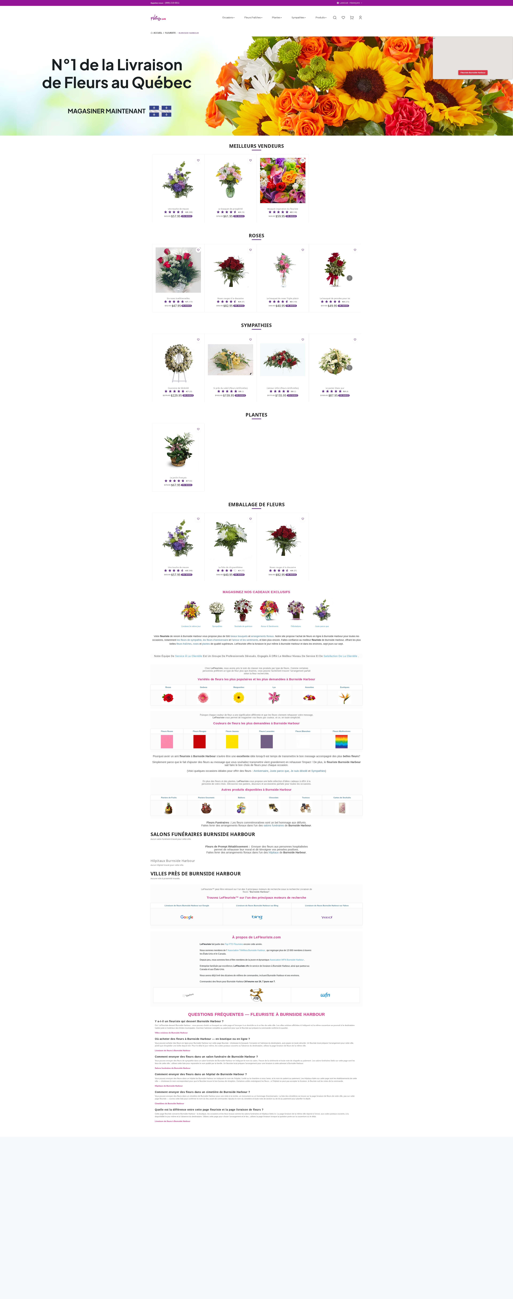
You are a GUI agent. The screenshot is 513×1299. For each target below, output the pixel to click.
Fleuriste (170, 32)
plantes (206, 643)
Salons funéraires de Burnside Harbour (172, 1068)
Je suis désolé (299, 770)
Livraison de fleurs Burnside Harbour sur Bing (257, 905)
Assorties (309, 687)
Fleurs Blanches (303, 731)
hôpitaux (274, 852)
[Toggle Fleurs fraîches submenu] (261, 17)
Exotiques (344, 687)
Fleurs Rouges (199, 731)
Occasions (227, 17)
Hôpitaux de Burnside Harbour (169, 1086)
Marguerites (238, 687)
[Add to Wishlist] (198, 160)
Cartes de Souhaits (342, 798)
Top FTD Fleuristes (234, 944)
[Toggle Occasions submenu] (234, 17)
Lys (274, 687)
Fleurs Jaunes (232, 731)
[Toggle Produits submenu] (326, 17)
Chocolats (273, 798)
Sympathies (298, 17)
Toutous (306, 798)
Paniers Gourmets (206, 798)
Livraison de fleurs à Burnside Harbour (172, 1050)
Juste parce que (279, 770)
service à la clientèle (189, 656)
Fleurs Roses (167, 731)
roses (196, 643)
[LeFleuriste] (158, 17)
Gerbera (203, 687)
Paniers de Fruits (169, 798)
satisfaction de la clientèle (341, 656)
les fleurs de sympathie (189, 640)
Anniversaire (261, 770)
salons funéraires (274, 825)
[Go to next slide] (349, 278)
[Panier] (352, 18)
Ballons (241, 798)
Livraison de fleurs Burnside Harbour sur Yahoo (327, 905)
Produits (320, 17)
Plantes (276, 17)
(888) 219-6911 (172, 3)
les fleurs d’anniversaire (215, 640)
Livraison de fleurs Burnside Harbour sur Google (187, 905)
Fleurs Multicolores (341, 731)
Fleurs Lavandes (266, 731)
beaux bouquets (239, 636)
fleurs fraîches (184, 643)
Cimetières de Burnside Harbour (169, 1103)
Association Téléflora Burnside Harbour (247, 950)
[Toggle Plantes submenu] (281, 17)
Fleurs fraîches (252, 17)
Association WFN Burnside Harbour (287, 960)
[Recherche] (335, 18)
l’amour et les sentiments (245, 640)
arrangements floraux (262, 636)
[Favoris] (343, 18)
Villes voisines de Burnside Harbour (171, 1033)
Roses (168, 687)
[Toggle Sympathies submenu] (305, 17)
